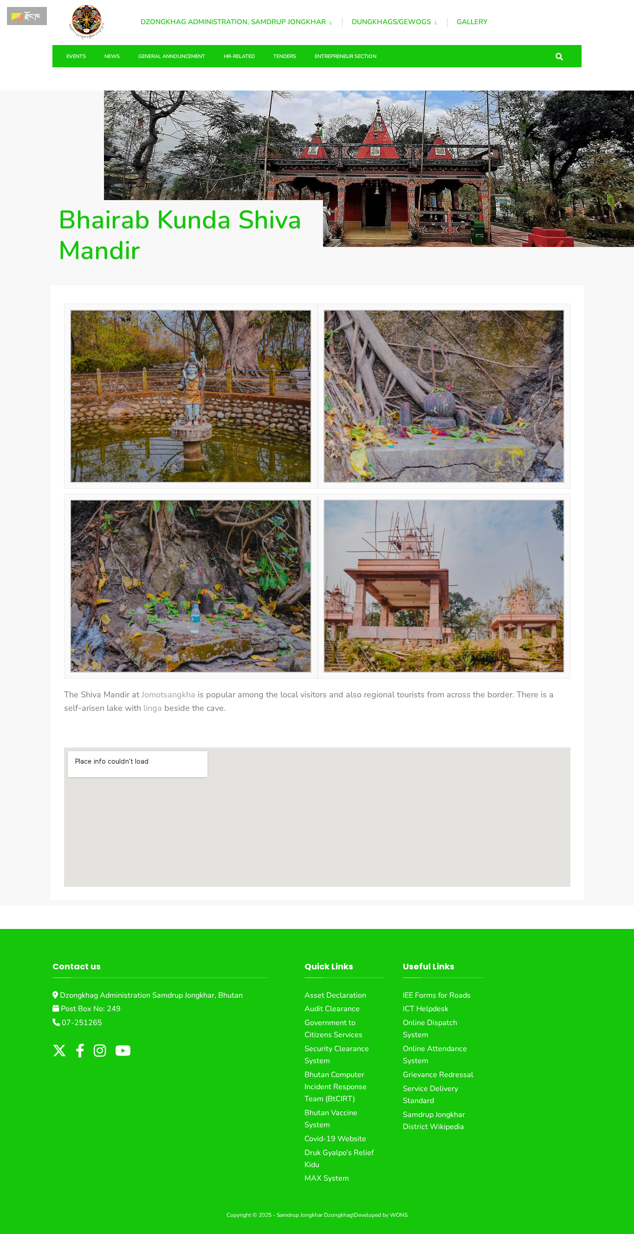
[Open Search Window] (559, 56)
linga (152, 708)
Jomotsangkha (168, 694)
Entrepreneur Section (345, 56)
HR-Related (239, 56)
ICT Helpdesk (425, 1009)
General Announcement (171, 56)
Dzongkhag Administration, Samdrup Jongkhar (233, 21)
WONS (399, 1215)
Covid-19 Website (335, 1139)
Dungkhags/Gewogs (391, 21)
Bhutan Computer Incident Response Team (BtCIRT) (335, 1087)
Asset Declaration (335, 995)
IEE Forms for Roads (437, 995)
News (112, 56)
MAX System (326, 1178)
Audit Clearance (332, 1009)
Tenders (284, 56)
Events (76, 56)
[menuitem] (241, 20)
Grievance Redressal (438, 1075)
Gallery (472, 21)
